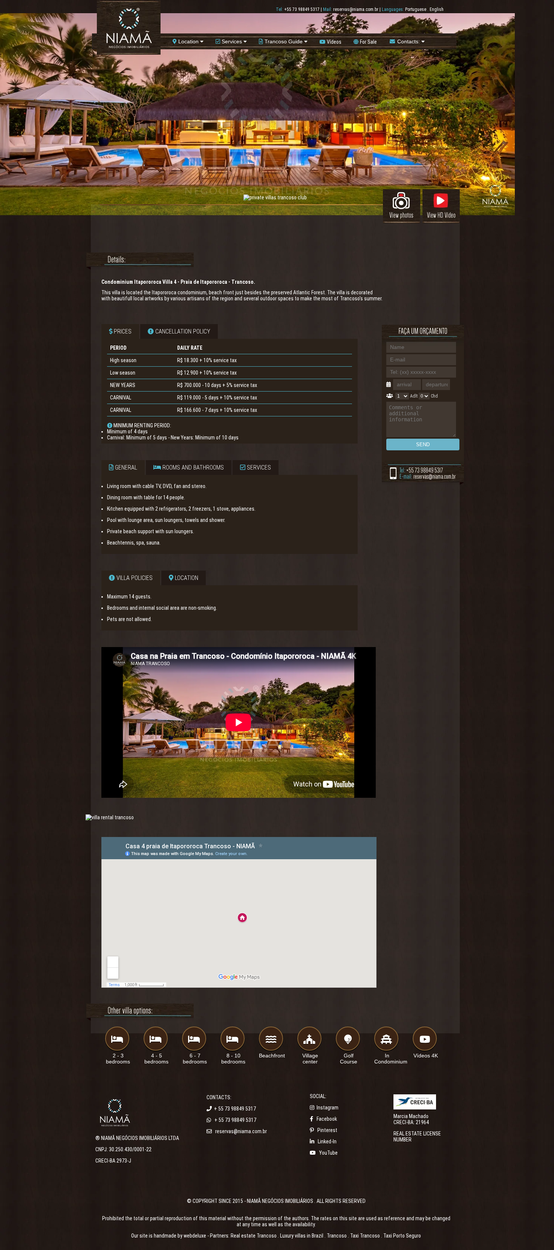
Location (188, 41)
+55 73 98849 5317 (302, 9)
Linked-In (327, 1141)
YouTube (328, 1153)
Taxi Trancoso (365, 1236)
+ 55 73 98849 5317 (235, 1109)
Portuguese (415, 9)
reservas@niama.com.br (355, 9)
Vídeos (333, 42)
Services (231, 41)
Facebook (327, 1119)
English (437, 9)
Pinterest (327, 1130)
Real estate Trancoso (254, 1236)
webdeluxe (195, 1236)
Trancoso (337, 1236)
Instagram (327, 1108)
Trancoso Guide (283, 41)
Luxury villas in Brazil (301, 1236)
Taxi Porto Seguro (402, 1236)
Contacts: (408, 41)
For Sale (368, 42)
